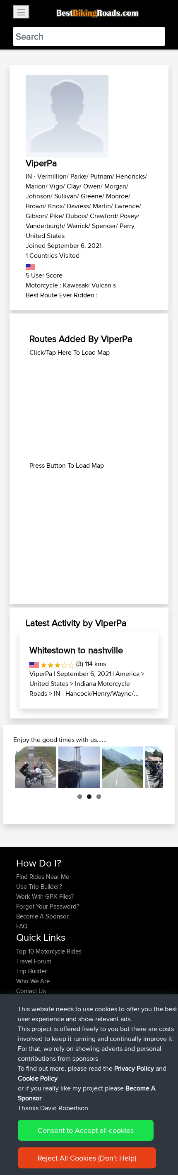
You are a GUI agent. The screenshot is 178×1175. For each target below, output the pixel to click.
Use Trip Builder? (39, 886)
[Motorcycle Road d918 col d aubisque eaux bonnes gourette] (122, 767)
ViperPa (40, 673)
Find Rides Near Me (42, 876)
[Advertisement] (89, 409)
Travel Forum (33, 961)
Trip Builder (31, 971)
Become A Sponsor (42, 916)
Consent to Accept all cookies (86, 1130)
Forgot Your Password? (47, 906)
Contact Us (31, 991)
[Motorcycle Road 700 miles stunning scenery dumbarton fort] (79, 767)
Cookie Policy (38, 1078)
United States (48, 683)
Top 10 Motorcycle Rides (49, 951)
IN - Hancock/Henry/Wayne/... (96, 693)
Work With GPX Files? (45, 896)
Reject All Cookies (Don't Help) (87, 1158)
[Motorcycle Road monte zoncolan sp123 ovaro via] (35, 767)
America (127, 673)
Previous (27, 767)
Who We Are (33, 981)
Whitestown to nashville (76, 650)
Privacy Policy (134, 1068)
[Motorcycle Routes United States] (30, 265)
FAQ (21, 926)
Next (150, 767)
